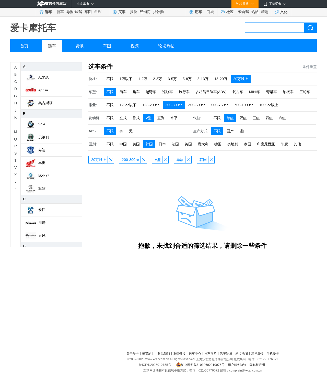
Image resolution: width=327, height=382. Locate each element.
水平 (174, 118)
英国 (188, 144)
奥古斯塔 (45, 103)
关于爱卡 (132, 353)
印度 (284, 144)
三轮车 (304, 92)
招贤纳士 (148, 353)
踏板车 (288, 92)
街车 (123, 92)
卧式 (136, 118)
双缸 (243, 118)
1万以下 (126, 79)
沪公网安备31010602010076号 (203, 365)
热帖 (255, 12)
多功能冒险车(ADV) (211, 92)
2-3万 (157, 79)
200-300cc (173, 105)
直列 (161, 118)
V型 (148, 118)
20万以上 (240, 79)
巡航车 (167, 92)
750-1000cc (243, 105)
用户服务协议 (237, 365)
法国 (175, 144)
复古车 (237, 92)
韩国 (149, 144)
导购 (70, 12)
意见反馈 (257, 353)
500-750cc (219, 105)
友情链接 (179, 353)
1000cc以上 (268, 105)
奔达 (41, 150)
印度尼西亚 (266, 144)
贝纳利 (43, 137)
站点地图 (242, 353)
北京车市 (83, 4)
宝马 (41, 124)
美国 (136, 144)
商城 (210, 12)
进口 (243, 131)
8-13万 (202, 79)
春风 (41, 235)
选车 (48, 12)
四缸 (269, 118)
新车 (60, 12)
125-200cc (150, 105)
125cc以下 (128, 105)
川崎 (41, 223)
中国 (123, 144)
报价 (133, 12)
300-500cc (196, 105)
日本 (162, 144)
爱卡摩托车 (33, 28)
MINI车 (254, 92)
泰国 (247, 144)
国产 (230, 131)
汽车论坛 (226, 353)
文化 (283, 12)
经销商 (145, 12)
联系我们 (164, 353)
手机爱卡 (273, 353)
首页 (24, 46)
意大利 (203, 144)
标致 (41, 188)
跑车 (136, 92)
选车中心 (195, 353)
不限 (110, 79)
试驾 (78, 12)
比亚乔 (43, 175)
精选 (264, 12)
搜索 (310, 28)
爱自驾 (243, 12)
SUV (97, 12)
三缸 (256, 118)
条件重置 (309, 67)
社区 (229, 12)
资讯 (79, 46)
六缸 (282, 118)
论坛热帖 (166, 46)
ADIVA (43, 77)
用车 (198, 12)
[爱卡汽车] (51, 3)
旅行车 (184, 92)
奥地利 (232, 144)
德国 (217, 144)
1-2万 (142, 79)
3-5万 (172, 79)
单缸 (230, 118)
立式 (123, 118)
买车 (121, 12)
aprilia (43, 90)
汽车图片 (210, 353)
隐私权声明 (257, 365)
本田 (41, 163)
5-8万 (187, 79)
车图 (88, 12)
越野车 (151, 92)
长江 (41, 210)
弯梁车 (271, 92)
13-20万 (220, 79)
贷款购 (158, 12)
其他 (297, 144)
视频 (135, 46)
